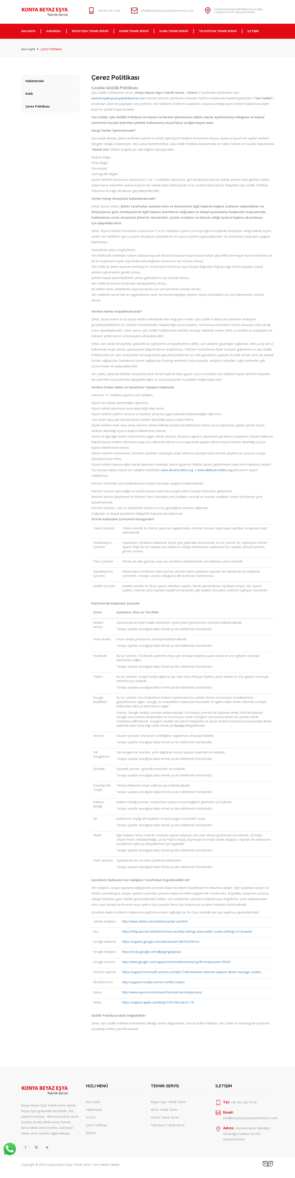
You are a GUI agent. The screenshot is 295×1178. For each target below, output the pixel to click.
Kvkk (29, 94)
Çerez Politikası (37, 106)
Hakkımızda (34, 81)
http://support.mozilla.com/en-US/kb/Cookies (153, 982)
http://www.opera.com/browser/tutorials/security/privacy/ (162, 992)
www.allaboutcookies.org (215, 470)
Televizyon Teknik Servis (168, 1125)
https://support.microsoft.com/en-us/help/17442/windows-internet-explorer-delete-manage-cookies (191, 972)
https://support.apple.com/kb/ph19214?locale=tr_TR (158, 1002)
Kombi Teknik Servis (165, 1117)
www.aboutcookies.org (177, 470)
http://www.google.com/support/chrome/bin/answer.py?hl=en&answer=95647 (176, 962)
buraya (179, 725)
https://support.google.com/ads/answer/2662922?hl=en (160, 942)
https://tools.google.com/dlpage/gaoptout (151, 952)
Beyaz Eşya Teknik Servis (90, 31)
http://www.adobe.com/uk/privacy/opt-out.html (155, 921)
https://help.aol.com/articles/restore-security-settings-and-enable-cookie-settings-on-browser (187, 931)
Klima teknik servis (173, 31)
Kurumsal (53, 31)
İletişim (253, 31)
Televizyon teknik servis (218, 31)
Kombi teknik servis (134, 31)
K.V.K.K (90, 1117)
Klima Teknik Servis (164, 1110)
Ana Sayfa (28, 31)
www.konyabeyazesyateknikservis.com (118, 98)
